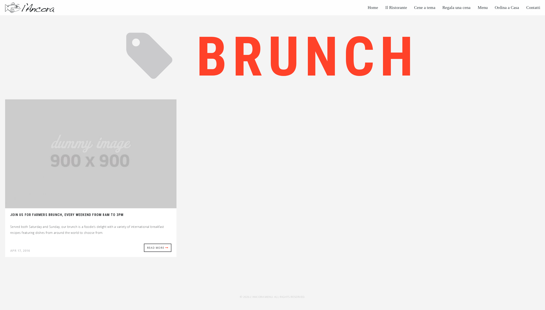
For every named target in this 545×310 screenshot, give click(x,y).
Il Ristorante (396, 7)
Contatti (533, 7)
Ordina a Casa (507, 7)
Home (373, 7)
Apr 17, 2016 (20, 251)
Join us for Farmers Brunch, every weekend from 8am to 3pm (66, 215)
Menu (483, 7)
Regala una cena (456, 7)
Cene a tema (424, 7)
